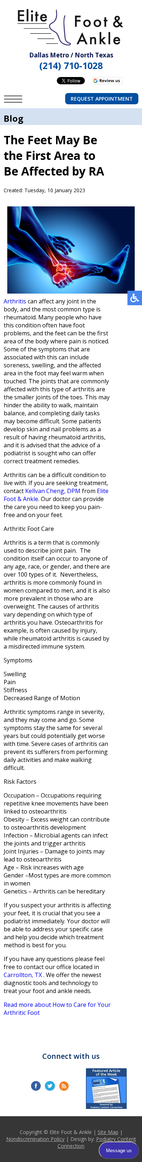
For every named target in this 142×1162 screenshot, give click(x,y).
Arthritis (15, 301)
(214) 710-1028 (71, 65)
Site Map (108, 1132)
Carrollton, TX (23, 975)
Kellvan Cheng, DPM (52, 491)
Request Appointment (102, 98)
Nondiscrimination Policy (35, 1138)
